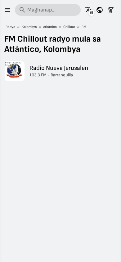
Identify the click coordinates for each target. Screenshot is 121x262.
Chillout (69, 27)
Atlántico (50, 27)
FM (84, 27)
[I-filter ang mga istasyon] (110, 9)
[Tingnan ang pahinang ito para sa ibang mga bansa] (99, 9)
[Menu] (7, 9)
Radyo (10, 27)
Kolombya (29, 27)
